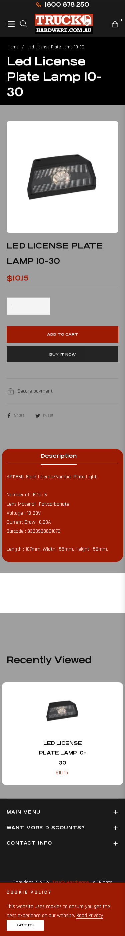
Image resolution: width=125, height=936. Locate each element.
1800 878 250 (67, 4)
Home (13, 47)
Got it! (25, 925)
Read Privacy (89, 915)
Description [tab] (59, 456)
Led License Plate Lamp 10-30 (62, 752)
